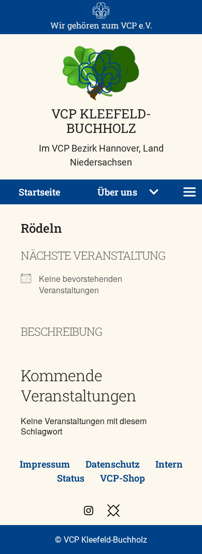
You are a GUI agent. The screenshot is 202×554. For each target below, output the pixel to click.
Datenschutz (112, 464)
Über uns (117, 192)
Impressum (45, 464)
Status (70, 478)
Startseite (39, 192)
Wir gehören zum (101, 25)
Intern (169, 464)
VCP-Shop (122, 478)
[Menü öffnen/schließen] (189, 191)
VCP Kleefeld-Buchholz (101, 120)
